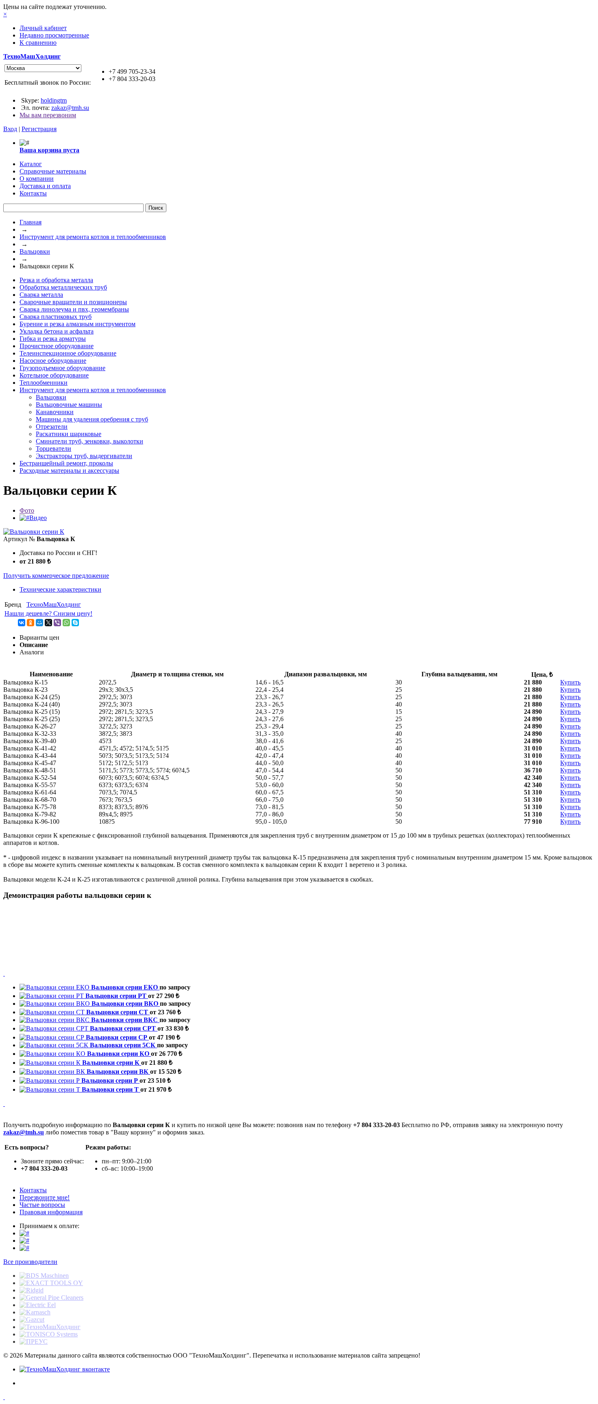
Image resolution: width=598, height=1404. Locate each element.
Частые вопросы (42, 1204)
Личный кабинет (43, 27)
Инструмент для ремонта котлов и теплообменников (93, 236)
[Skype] (75, 622)
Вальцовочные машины (69, 404)
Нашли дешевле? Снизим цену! (48, 613)
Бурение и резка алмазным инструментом (77, 323)
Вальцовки (35, 251)
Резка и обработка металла (56, 279)
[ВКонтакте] (21, 622)
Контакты (33, 1190)
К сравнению (38, 42)
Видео (38, 517)
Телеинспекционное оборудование (68, 353)
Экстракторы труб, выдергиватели (84, 455)
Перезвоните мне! (45, 1197)
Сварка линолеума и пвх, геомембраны (74, 309)
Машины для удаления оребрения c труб (92, 419)
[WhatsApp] (66, 622)
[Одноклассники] (30, 622)
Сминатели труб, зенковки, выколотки (89, 441)
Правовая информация (51, 1212)
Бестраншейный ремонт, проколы (66, 463)
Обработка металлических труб (63, 287)
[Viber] (57, 622)
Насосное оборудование (53, 360)
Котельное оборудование (54, 375)
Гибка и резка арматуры (53, 338)
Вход (10, 128)
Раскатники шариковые (68, 433)
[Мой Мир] (39, 622)
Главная (30, 222)
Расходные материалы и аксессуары (69, 470)
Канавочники (55, 411)
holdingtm (54, 100)
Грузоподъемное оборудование (62, 367)
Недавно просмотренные (54, 35)
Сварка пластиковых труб (56, 316)
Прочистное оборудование (57, 345)
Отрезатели (52, 426)
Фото (27, 510)
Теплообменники (44, 382)
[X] (48, 622)
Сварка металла (41, 294)
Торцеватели (53, 448)
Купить (570, 682)
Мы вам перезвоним (48, 115)
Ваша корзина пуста (49, 150)
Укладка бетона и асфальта (57, 331)
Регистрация (39, 128)
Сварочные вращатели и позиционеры (73, 301)
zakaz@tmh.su (70, 107)
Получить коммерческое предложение (56, 575)
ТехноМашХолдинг (32, 56)
